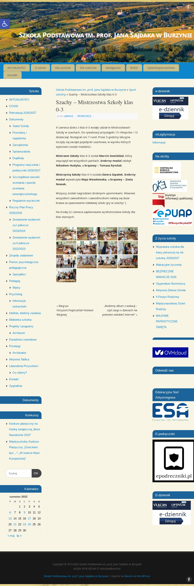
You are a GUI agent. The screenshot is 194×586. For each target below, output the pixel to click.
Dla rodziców (88, 68)
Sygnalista (15, 385)
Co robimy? (20, 372)
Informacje (159, 142)
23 (24, 524)
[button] (5, 24)
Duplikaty (18, 158)
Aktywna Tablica (19, 359)
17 (29, 518)
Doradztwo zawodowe (23, 339)
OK (35, 473)
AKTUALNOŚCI (16, 68)
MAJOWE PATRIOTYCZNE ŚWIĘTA (167, 321)
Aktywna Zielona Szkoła (171, 290)
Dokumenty (16, 119)
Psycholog (15, 294)
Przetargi (14, 346)
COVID (13, 106)
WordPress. (144, 576)
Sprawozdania (21, 151)
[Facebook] (188, 8)
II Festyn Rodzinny (167, 296)
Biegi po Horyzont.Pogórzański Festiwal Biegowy (75, 310)
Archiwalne (19, 352)
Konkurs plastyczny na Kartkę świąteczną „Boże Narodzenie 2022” (24, 429)
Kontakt (12, 75)
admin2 (68, 116)
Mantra (128, 576)
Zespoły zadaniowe (21, 255)
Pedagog (14, 281)
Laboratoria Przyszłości (23, 366)
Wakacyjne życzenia (168, 264)
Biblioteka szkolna (20, 319)
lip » (19, 535)
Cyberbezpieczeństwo (161, 68)
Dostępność (113, 68)
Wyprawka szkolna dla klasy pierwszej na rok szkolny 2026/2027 (170, 252)
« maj (11, 535)
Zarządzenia (20, 144)
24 (29, 524)
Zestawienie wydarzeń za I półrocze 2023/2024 (26, 225)
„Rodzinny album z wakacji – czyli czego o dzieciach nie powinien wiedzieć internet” (119, 310)
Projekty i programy (21, 326)
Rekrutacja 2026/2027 (22, 112)
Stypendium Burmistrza (170, 283)
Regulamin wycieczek (26, 200)
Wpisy (16, 287)
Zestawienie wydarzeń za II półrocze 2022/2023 (26, 243)
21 (14, 524)
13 (10, 518)
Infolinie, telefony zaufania (25, 313)
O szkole (40, 68)
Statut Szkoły (21, 126)
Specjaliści (19, 274)
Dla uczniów (63, 68)
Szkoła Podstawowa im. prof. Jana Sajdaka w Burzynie (105, 34)
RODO (134, 68)
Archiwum (19, 332)
